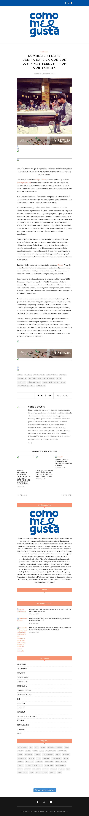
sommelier (51, 378)
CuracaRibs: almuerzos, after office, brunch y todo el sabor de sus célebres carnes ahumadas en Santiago (50, 628)
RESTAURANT (49, 765)
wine (32, 385)
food (38, 758)
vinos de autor (59, 382)
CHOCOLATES (22, 677)
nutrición (49, 761)
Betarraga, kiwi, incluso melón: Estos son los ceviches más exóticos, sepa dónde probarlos (44, 473)
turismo (46, 769)
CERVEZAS (21, 673)
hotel (66, 758)
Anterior (22, 495)
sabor (20, 769)
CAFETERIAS (22, 669)
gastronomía (56, 758)
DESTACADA (22, 686)
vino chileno (47, 382)
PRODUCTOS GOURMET (26, 716)
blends (20, 375)
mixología (39, 761)
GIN (18, 699)
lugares (21, 761)
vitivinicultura (23, 385)
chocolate (62, 751)
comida (37, 754)
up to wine (21, 382)
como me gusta (51, 375)
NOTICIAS (44, 52)
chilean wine (51, 751)
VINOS (19, 734)
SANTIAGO (36, 769)
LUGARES (20, 708)
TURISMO (21, 729)
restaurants (61, 765)
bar (31, 747)
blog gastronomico (55, 747)
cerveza (21, 751)
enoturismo (22, 758)
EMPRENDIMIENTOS (25, 690)
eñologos (63, 375)
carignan (28, 375)
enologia (66, 754)
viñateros (31, 382)
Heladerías (21, 703)
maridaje (41, 378)
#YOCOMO (21, 664)
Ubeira (60, 265)
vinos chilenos (41, 772)
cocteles (28, 754)
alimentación (22, 747)
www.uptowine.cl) (24, 183)
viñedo (52, 772)
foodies (46, 758)
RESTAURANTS (23, 725)
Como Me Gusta (36, 407)
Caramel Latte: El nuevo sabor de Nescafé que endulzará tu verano (63, 462)
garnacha (32, 378)
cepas (36, 375)
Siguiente (67, 495)
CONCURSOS (22, 682)
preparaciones (61, 761)
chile (42, 375)
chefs (35, 751)
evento (31, 758)
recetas (20, 765)
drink (58, 754)
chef (28, 751)
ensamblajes (22, 378)
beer (37, 747)
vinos (32, 772)
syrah (59, 378)
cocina (20, 754)
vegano (54, 769)
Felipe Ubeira (40, 180)
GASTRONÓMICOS (24, 695)
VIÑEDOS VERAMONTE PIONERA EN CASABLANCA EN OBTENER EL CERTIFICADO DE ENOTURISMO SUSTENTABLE (23, 477)
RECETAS (20, 721)
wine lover (41, 385)
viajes (61, 769)
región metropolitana (34, 765)
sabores (28, 769)
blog (43, 747)
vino (38, 382)
